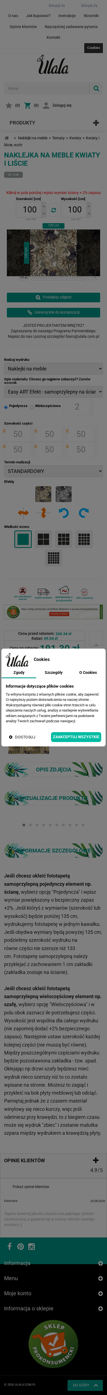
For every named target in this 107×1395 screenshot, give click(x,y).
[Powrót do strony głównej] (6, 138)
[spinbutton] (29, 210)
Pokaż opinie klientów (31, 1186)
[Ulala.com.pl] (53, 64)
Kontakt (53, 37)
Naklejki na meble (32, 138)
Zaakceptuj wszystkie (76, 737)
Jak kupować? (38, 15)
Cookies (93, 48)
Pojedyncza (18, 406)
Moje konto (17, 1293)
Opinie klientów (23, 26)
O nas (13, 15)
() (17, 105)
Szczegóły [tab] (54, 672)
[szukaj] (96, 88)
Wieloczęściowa (48, 406)
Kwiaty (75, 138)
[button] (43, 206)
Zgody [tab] (18, 672)
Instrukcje (67, 15)
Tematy (58, 138)
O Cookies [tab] (88, 672)
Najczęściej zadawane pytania (71, 26)
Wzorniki (91, 15)
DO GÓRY (81, 1385)
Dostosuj (25, 737)
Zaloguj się (62, 105)
